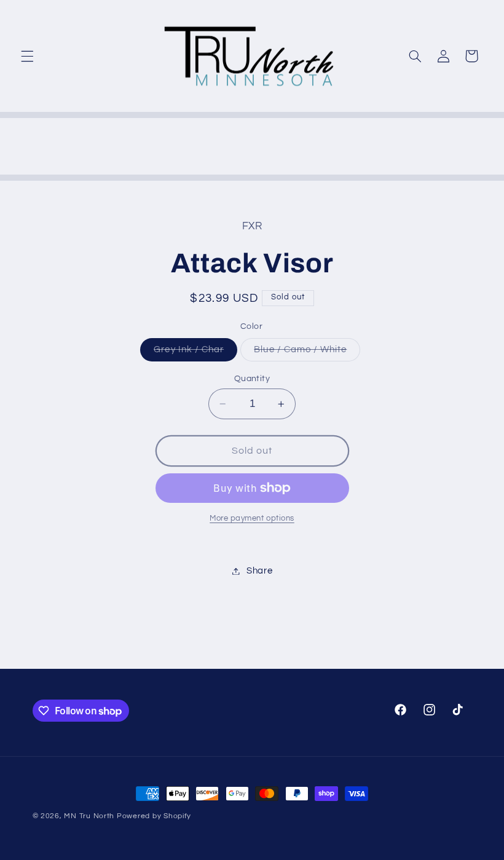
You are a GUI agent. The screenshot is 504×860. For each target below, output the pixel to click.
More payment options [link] (252, 519)
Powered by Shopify (154, 816)
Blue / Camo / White (307, 352)
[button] (27, 56)
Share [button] (259, 570)
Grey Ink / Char (195, 352)
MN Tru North (89, 816)
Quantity (252, 378)
